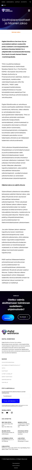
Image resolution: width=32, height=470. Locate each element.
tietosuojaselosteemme (13, 406)
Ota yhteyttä (24, 1)
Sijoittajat (17, 1)
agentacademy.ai (10, 1)
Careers (3, 1)
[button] (11, 401)
